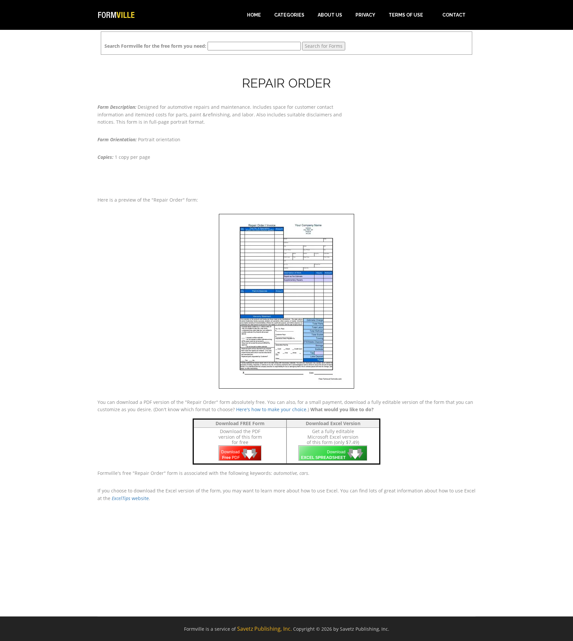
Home (254, 15)
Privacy (365, 15)
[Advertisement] (416, 144)
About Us (330, 15)
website (130, 498)
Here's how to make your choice (271, 409)
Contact (454, 15)
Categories (289, 15)
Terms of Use (406, 15)
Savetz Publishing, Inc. (264, 628)
